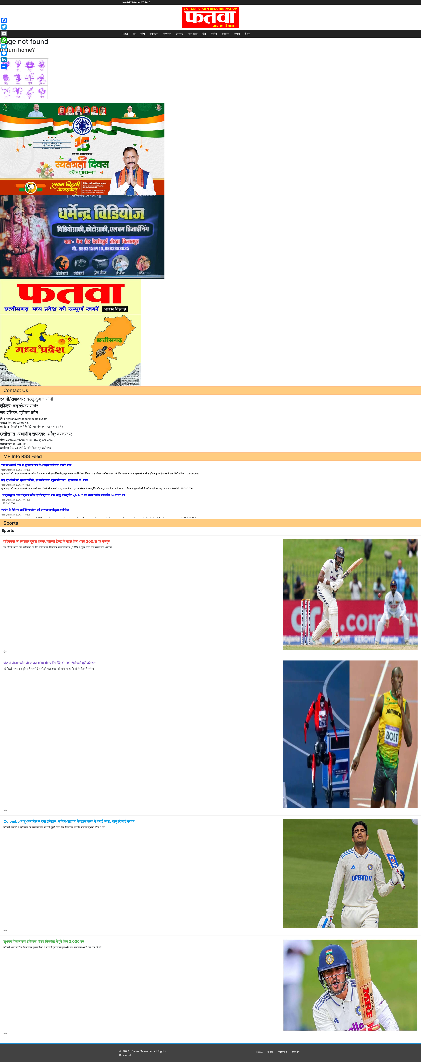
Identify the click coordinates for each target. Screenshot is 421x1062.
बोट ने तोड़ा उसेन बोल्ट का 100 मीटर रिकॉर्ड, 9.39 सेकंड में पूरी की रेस (49, 663)
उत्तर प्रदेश (193, 33)
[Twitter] (4, 27)
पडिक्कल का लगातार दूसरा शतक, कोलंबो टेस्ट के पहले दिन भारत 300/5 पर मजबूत (56, 541)
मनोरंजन (225, 33)
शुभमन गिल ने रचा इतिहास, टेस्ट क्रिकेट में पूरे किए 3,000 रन (43, 941)
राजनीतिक (154, 33)
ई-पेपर (247, 33)
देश (134, 33)
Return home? (17, 50)
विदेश (142, 33)
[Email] (4, 33)
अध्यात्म (237, 33)
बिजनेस (214, 33)
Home (125, 33)
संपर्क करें (295, 1052)
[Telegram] (4, 46)
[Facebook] (4, 20)
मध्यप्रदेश (167, 33)
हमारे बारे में (282, 1052)
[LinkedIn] (4, 59)
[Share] (4, 66)
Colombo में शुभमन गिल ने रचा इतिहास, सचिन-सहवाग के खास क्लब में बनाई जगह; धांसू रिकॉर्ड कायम (68, 821)
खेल (204, 33)
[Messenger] (4, 53)
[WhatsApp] (4, 40)
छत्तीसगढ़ (179, 33)
